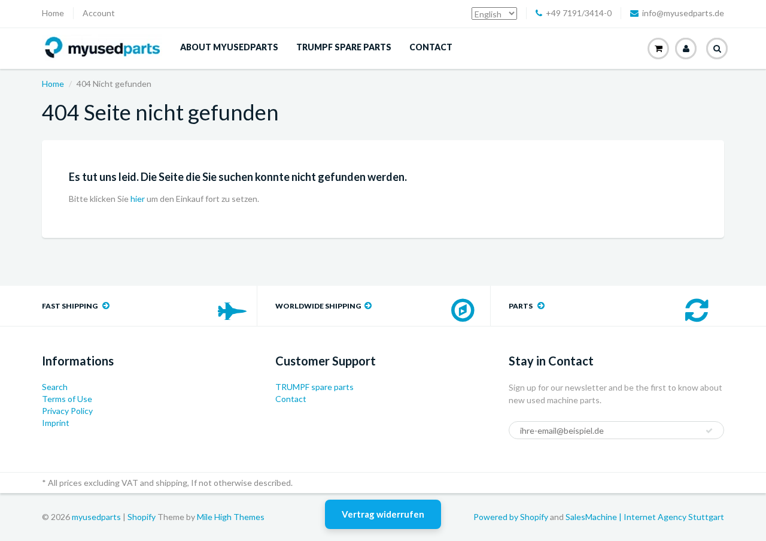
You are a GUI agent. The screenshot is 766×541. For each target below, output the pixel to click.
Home (53, 13)
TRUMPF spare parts (343, 47)
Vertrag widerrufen (383, 514)
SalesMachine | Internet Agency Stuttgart (645, 517)
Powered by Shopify (510, 517)
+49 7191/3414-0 (579, 13)
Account (99, 13)
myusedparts (96, 517)
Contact (430, 47)
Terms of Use (67, 399)
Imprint (55, 423)
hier (137, 199)
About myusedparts (229, 47)
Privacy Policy (67, 411)
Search (55, 387)
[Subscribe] (709, 430)
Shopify (141, 517)
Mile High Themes (231, 517)
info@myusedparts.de (683, 13)
